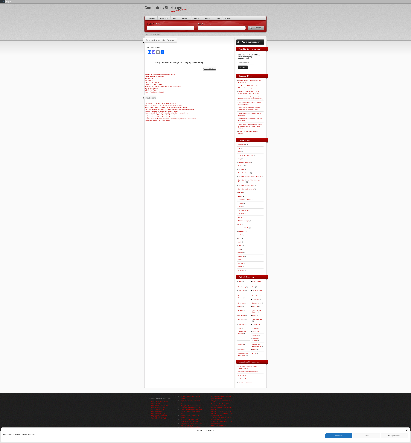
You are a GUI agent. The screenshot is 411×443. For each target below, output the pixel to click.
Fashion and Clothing (244, 199)
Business (240, 166)
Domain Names (256, 303)
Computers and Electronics (246, 189)
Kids (239, 224)
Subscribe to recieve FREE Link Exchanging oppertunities (249, 57)
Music (239, 242)
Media (240, 235)
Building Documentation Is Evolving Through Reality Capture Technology (165, 107)
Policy (240, 328)
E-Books (240, 192)
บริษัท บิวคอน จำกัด (156, 411)
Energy (240, 196)
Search (257, 28)
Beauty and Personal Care (245, 155)
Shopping (241, 256)
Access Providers (257, 281)
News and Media (257, 319)
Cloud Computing (257, 290)
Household (241, 214)
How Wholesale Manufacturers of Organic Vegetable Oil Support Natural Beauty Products (170, 119)
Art (239, 148)
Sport (239, 259)
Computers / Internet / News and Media (249, 176)
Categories (151, 18)
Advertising (164, 18)
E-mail (240, 306)
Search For (153, 23)
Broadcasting (242, 287)
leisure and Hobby (243, 228)
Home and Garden (243, 210)
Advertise (228, 18)
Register (207, 18)
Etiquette (240, 310)
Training (254, 349)
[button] (407, 430)
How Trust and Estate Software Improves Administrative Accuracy (163, 105)
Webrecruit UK (148, 78)
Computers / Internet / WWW (246, 185)
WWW (254, 353)
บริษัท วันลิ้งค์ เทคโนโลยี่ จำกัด (159, 419)
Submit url (185, 18)
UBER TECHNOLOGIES (151, 82)
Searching (241, 344)
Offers (239, 245)
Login (218, 18)
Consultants (255, 296)
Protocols (255, 328)
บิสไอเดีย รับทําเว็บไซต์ (150, 90)
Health (240, 206)
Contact (196, 18)
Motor (239, 238)
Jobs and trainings (243, 221)
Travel (240, 267)
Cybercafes (255, 299)
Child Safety (241, 290)
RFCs (239, 338)
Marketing (241, 231)
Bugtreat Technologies (151, 88)
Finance (240, 203)
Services (240, 252)
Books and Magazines (244, 162)
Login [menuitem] (2, 2)
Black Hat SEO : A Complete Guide (191, 427)
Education (255, 306)
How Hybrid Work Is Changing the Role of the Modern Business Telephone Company (169, 109)
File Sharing (241, 315)
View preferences (394, 436)
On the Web (241, 324)
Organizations (256, 324)
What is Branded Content (218, 425)
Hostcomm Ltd (148, 80)
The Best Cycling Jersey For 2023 (221, 411)
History (254, 315)
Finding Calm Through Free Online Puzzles (157, 121)
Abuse (240, 281)
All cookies (339, 436)
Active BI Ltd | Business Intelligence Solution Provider (159, 74)
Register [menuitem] (9, 2)
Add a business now (251, 42)
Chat (253, 287)
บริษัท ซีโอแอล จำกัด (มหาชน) (159, 405)
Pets (239, 249)
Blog (174, 18)
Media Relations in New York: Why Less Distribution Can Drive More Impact (166, 113)
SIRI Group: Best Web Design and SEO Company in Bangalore (162, 86)
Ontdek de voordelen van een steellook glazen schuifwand (161, 111)
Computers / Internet (244, 173)
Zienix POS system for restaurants (154, 76)
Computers (241, 169)
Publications (255, 331)
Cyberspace (241, 303)
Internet (150, 34)
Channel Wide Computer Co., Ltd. (154, 92)
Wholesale (241, 270)
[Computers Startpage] (146, 34)
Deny (367, 436)
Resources (255, 335)
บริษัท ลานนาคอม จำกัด (158, 413)
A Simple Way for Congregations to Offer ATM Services (160, 103)
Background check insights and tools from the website (160, 115)
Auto (239, 152)
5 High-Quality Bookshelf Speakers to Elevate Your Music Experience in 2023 (191, 411)
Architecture (241, 144)
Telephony (241, 349)
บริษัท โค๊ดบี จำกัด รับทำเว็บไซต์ (153, 84)
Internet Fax (241, 319)
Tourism (240, 263)
